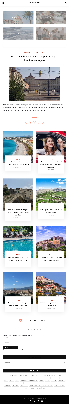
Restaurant (24, 385)
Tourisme (49, 385)
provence (7, 385)
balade (32, 375)
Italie (42, 52)
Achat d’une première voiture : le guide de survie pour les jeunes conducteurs (51, 164)
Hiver (5, 380)
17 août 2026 (34, 64)
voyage (39, 388)
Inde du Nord (24, 380)
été (44, 388)
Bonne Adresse (51, 375)
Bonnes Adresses (31, 52)
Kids (51, 207)
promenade (60, 383)
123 (34, 320)
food (62, 378)
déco (33, 378)
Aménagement (23, 375)
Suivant (44, 320)
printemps (51, 383)
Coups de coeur (9, 378)
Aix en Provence (12, 375)
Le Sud (51, 255)
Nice (18, 159)
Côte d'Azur (26, 378)
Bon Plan (51, 159)
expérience (55, 378)
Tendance (42, 385)
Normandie (20, 383)
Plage (44, 383)
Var (56, 385)
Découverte (41, 378)
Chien (59, 375)
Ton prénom (6, 342)
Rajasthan (15, 385)
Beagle (38, 375)
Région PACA (33, 385)
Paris (31, 383)
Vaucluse (61, 385)
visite (32, 388)
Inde (17, 380)
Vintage (26, 388)
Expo (48, 378)
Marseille (62, 380)
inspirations (33, 380)
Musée (7, 383)
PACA (26, 383)
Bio (44, 375)
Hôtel (11, 380)
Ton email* (5, 337)
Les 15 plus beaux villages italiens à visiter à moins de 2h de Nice (18, 212)
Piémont (38, 383)
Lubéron (54, 380)
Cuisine (19, 378)
